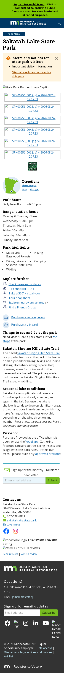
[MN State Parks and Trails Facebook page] (6, 532)
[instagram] (15, 532)
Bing (24, 189)
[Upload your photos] (33, 167)
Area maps (29, 185)
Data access (44, 648)
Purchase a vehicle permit (28, 317)
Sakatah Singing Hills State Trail (38, 353)
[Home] (25, 22)
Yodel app (32, 442)
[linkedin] (35, 623)
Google (34, 189)
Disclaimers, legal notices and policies (28, 652)
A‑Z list (8, 656)
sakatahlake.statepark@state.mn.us (20, 522)
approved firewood (47, 454)
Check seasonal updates (25, 284)
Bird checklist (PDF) (21, 289)
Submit (52, 480)
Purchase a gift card (24, 324)
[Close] (56, 58)
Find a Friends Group (22, 307)
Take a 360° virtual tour (24, 293)
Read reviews (10, 554)
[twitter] (16, 624)
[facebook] (7, 623)
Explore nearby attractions (26, 303)
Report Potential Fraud (29, 4)
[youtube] (45, 623)
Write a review (29, 554)
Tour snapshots (19, 298)
